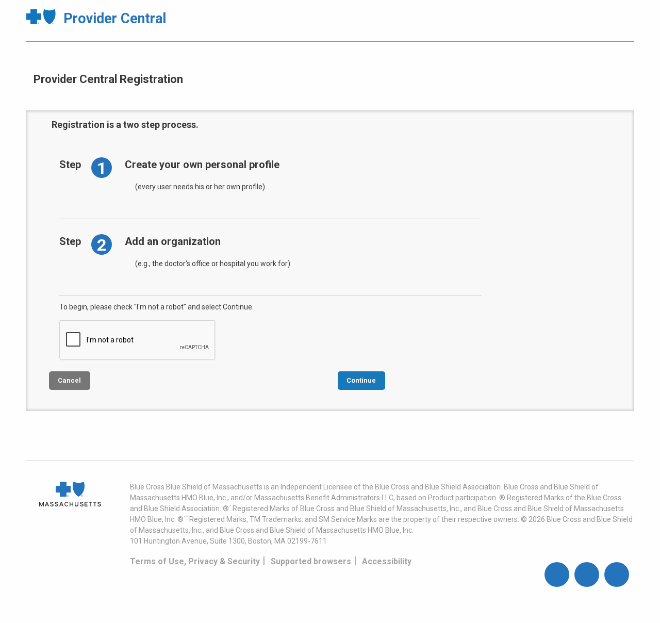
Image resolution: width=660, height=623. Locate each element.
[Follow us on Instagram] (586, 574)
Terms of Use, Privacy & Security (195, 561)
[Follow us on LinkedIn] (616, 574)
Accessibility (386, 561)
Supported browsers (311, 561)
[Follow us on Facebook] (556, 574)
